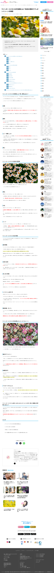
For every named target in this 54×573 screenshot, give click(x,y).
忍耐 (8, 58)
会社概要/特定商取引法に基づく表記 (25, 556)
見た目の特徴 (10, 77)
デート (51, 105)
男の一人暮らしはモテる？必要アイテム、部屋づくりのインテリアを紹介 (22, 483)
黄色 (8, 66)
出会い (42, 20)
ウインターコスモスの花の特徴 (10, 72)
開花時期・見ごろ (10, 81)
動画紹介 (46, 115)
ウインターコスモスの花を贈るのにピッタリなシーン (13, 82)
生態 (45, 126)
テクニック (47, 105)
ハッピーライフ (18, 550)
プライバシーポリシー (23, 555)
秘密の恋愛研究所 (50, 129)
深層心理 (43, 78)
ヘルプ (5, 567)
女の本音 (46, 118)
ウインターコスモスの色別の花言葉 (11, 65)
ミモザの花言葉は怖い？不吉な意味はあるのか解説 (9, 510)
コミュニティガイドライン (23, 559)
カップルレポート (22, 562)
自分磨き (42, 132)
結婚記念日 (9, 86)
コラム (43, 57)
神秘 (41, 46)
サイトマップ (37, 562)
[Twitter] (20, 443)
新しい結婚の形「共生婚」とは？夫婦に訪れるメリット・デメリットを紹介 (9, 483)
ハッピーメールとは (6, 556)
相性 (41, 129)
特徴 (43, 83)
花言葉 (46, 132)
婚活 (43, 68)
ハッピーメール (47, 108)
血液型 (50, 132)
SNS (45, 98)
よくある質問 (5, 560)
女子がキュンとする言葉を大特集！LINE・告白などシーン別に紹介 (22, 510)
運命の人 (49, 133)
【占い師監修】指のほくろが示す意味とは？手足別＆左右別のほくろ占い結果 (46, 35)
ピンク (9, 70)
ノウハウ (42, 108)
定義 (43, 70)
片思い (43, 80)
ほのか (47, 101)
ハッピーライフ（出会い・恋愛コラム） (25, 567)
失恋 (43, 65)
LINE (41, 98)
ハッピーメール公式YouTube (39, 556)
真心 (8, 63)
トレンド (43, 60)
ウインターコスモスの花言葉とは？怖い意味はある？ (13, 56)
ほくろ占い (42, 101)
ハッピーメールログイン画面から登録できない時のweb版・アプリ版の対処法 (46, 22)
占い (49, 115)
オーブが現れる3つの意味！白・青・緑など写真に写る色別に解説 (46, 48)
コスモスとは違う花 (11, 79)
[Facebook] (17, 443)
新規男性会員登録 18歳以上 (7, 564)
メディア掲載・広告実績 (23, 566)
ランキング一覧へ (46, 51)
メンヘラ (42, 112)
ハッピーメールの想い (7, 557)
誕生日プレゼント (10, 84)
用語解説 (49, 126)
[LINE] (24, 443)
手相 (48, 122)
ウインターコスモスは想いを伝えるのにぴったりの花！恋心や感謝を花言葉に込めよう (19, 90)
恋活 (43, 75)
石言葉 (45, 129)
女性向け (50, 118)
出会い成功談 (21, 563)
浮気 (45, 125)
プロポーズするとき (11, 88)
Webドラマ (49, 98)
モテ (46, 112)
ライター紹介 (36, 550)
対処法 (45, 119)
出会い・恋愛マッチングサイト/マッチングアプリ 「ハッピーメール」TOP (10, 554)
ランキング (50, 112)
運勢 (45, 133)
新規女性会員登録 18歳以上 (7, 563)
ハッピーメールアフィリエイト (40, 559)
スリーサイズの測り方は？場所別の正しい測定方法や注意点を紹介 (9, 496)
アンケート (44, 55)
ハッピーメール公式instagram (40, 555)
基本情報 (9, 74)
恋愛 (43, 73)
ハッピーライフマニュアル (29, 550)
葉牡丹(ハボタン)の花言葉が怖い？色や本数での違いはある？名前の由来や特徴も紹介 (22, 496)
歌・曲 (42, 125)
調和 (8, 59)
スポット (42, 105)
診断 (41, 33)
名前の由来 (9, 75)
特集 (43, 85)
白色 (8, 68)
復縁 (48, 119)
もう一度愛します (10, 61)
